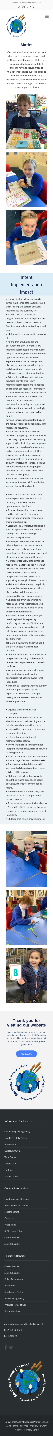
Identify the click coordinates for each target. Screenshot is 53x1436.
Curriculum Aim (12, 1150)
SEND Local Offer (13, 1230)
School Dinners (12, 1176)
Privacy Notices (12, 1311)
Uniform (8, 1170)
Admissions (10, 1144)
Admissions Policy (13, 1292)
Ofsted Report (11, 1237)
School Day (10, 1163)
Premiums (9, 1285)
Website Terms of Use (15, 1304)
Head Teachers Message (16, 1198)
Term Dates (10, 1157)
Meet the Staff (11, 1211)
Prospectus (10, 1224)
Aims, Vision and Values (16, 1205)
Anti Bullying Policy (14, 1298)
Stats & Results (12, 1243)
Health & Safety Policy (15, 1138)
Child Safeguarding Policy (17, 1131)
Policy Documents (13, 1279)
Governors (9, 1218)
